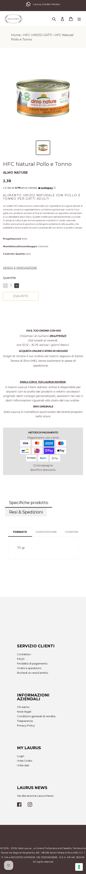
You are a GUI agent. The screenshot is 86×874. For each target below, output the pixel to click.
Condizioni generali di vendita (36, 716)
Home (16, 35)
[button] (45, 187)
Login (20, 756)
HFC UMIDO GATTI (37, 35)
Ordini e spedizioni (29, 668)
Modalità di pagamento (32, 663)
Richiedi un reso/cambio (32, 672)
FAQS (21, 658)
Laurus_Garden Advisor (46, 4)
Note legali (24, 711)
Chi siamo (23, 707)
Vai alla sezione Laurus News (35, 795)
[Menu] (79, 18)
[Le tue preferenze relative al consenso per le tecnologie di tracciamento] (79, 867)
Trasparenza (25, 720)
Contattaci (24, 654)
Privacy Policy (26, 725)
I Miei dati (23, 765)
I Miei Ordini (24, 760)
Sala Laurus (24, 848)
